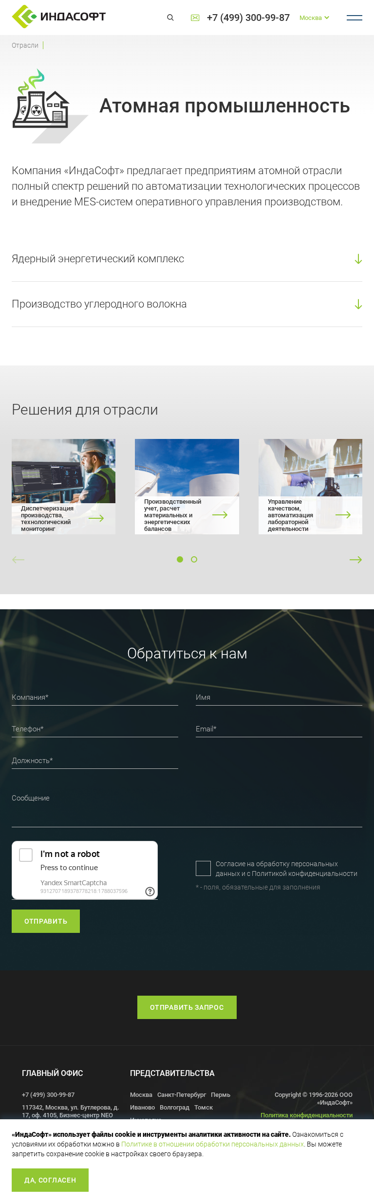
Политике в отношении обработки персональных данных (212, 1144)
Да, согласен (50, 1180)
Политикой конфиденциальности (304, 873)
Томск (203, 1107)
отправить (45, 921)
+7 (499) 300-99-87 (248, 17)
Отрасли (25, 45)
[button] (180, 559)
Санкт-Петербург (181, 1094)
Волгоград (174, 1107)
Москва (141, 1094)
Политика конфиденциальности (307, 1115)
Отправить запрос (187, 1007)
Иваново (142, 1107)
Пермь (220, 1094)
